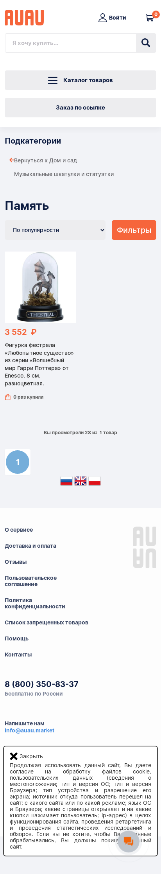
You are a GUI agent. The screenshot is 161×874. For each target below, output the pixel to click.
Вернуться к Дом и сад (45, 160)
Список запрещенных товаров (46, 622)
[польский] (94, 483)
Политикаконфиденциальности (35, 603)
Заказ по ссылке (80, 107)
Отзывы (16, 562)
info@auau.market (29, 730)
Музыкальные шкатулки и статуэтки (64, 174)
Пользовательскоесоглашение (31, 581)
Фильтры (134, 230)
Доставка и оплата (30, 546)
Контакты (18, 654)
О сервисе (19, 530)
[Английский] (80, 483)
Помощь (17, 638)
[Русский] (66, 483)
